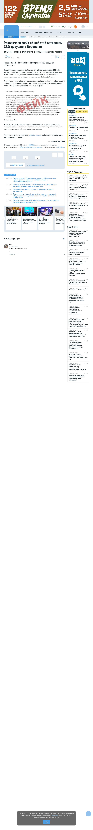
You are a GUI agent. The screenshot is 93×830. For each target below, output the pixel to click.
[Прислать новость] (75, 26)
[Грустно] (31, 156)
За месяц (85, 111)
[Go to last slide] (3, 218)
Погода (71, 32)
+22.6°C (57, 27)
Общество (23, 37)
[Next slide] (64, 218)
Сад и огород (72, 125)
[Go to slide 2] (78, 50)
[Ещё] (79, 33)
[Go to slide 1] (77, 50)
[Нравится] (8, 156)
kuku (10, 244)
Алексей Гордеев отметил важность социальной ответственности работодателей (12, 220)
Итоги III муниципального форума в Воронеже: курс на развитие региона (29, 220)
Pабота (51, 37)
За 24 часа (72, 111)
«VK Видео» (60, 147)
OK (46, 822)
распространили (35, 135)
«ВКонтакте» (31, 147)
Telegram (23, 147)
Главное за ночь (61, 37)
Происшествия (72, 115)
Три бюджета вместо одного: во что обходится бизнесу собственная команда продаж (62, 220)
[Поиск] (86, 32)
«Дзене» (39, 147)
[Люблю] (19, 156)
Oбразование (42, 37)
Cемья (33, 37)
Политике (55, 815)
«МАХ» (31, 145)
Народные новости (43, 32)
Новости (24, 32)
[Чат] (88, 813)
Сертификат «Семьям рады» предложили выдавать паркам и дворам (44, 220)
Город (60, 32)
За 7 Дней (78, 111)
